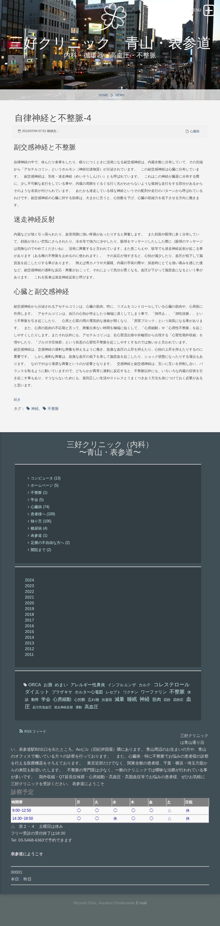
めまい (61, 685)
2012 (29, 648)
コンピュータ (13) (45, 478)
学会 (45, 699)
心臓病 (194, 131)
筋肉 (156, 699)
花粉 (167, 700)
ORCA (34, 684)
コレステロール (172, 684)
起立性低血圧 (42, 707)
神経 (35, 408)
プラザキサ (62, 692)
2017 (29, 620)
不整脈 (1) (39, 492)
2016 (29, 626)
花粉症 (178, 700)
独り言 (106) (41, 521)
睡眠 (132, 699)
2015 (29, 631)
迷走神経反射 (63, 707)
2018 (29, 614)
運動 (79, 707)
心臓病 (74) (40, 507)
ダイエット (37, 692)
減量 (119, 699)
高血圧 (91, 706)
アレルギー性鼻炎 (87, 685)
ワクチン (130, 692)
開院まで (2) (41, 550)
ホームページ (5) (44, 485)
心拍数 (79, 700)
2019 (29, 608)
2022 (29, 591)
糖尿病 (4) (39, 528)
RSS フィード (35, 732)
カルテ (145, 685)
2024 (29, 580)
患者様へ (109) (43, 514)
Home (103, 95)
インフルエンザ (122, 685)
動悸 (35, 700)
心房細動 (62, 699)
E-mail (141, 903)
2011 (29, 654)
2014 (29, 637)
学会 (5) (37, 500)
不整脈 (53, 408)
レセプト (113, 692)
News (120, 95)
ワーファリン (154, 691)
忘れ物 (93, 700)
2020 (29, 603)
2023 (29, 585)
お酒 (48, 685)
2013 (29, 643)
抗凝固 (107, 700)
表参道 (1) (39, 535)
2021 (29, 597)
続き (17, 400)
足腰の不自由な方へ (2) (50, 542)
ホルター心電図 (89, 692)
